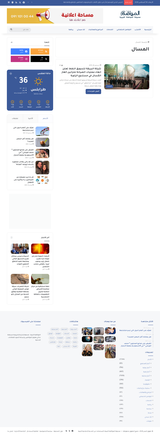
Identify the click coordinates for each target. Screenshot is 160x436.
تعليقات (15, 118)
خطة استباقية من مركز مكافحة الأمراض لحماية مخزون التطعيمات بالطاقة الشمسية (40, 292)
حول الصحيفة (58, 431)
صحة (150, 413)
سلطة (68, 342)
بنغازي (68, 338)
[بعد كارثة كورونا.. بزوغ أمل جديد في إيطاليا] (99, 339)
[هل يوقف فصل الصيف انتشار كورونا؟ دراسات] (110, 330)
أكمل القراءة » (93, 91)
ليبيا (59, 346)
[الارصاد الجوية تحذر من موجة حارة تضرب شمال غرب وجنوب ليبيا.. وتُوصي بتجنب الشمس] (40, 249)
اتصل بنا (10, 431)
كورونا (75, 346)
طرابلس (53, 342)
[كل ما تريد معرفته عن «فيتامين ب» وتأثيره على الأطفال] (42, 180)
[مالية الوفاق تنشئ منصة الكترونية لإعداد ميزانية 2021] (110, 339)
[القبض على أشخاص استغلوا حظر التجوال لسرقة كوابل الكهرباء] (99, 331)
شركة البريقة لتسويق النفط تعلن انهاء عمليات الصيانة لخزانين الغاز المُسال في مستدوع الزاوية (81, 72)
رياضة (71, 30)
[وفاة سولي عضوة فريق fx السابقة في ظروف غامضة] (87, 350)
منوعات (149, 421)
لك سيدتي (81, 30)
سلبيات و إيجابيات (143, 388)
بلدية (75, 338)
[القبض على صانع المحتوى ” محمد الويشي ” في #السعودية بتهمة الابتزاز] (42, 153)
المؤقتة (58, 333)
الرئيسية (147, 30)
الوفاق (50, 333)
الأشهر (45, 118)
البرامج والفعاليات (95, 30)
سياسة (149, 409)
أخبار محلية (146, 376)
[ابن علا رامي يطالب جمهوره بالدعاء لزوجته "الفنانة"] (42, 167)
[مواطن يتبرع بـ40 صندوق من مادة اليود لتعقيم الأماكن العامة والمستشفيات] (87, 331)
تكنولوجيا (146, 384)
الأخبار (138, 30)
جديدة (52, 338)
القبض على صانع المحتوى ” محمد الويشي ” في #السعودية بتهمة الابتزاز (23, 152)
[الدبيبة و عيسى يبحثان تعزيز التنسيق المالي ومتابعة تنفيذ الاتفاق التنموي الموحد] (20, 249)
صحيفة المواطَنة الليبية (112, 431)
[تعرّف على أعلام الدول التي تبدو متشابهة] (42, 131)
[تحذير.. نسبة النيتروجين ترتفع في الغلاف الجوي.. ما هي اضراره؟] (87, 339)
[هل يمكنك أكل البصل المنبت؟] (42, 142)
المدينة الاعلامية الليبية (85, 431)
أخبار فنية (146, 372)
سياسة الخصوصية (46, 431)
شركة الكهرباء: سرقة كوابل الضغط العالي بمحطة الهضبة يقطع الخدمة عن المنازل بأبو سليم (20, 292)
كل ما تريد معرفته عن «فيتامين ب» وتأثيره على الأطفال (24, 179)
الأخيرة (30, 118)
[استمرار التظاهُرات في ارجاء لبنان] (99, 347)
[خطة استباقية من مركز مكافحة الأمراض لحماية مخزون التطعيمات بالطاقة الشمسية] (40, 279)
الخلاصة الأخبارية (20, 431)
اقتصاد (147, 380)
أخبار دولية (146, 368)
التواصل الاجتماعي (124, 30)
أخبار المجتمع (145, 364)
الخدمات (109, 30)
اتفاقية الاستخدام (32, 431)
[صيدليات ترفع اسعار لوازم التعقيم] (110, 351)
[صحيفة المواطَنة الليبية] (130, 14)
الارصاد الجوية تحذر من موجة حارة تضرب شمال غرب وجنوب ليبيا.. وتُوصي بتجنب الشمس (40, 261)
